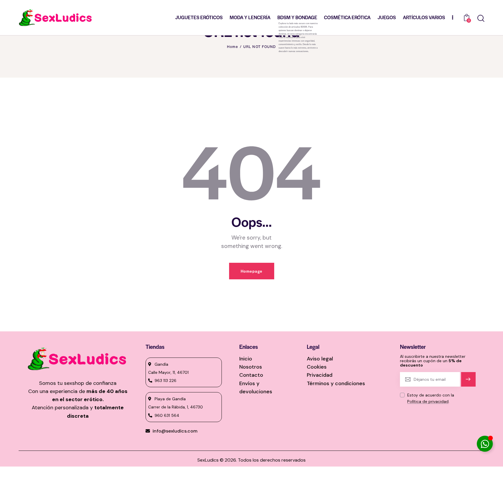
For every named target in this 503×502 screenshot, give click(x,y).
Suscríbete (468, 382)
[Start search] (481, 18)
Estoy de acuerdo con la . (430, 398)
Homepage (252, 271)
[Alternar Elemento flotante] (485, 444)
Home (232, 46)
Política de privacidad (428, 401)
